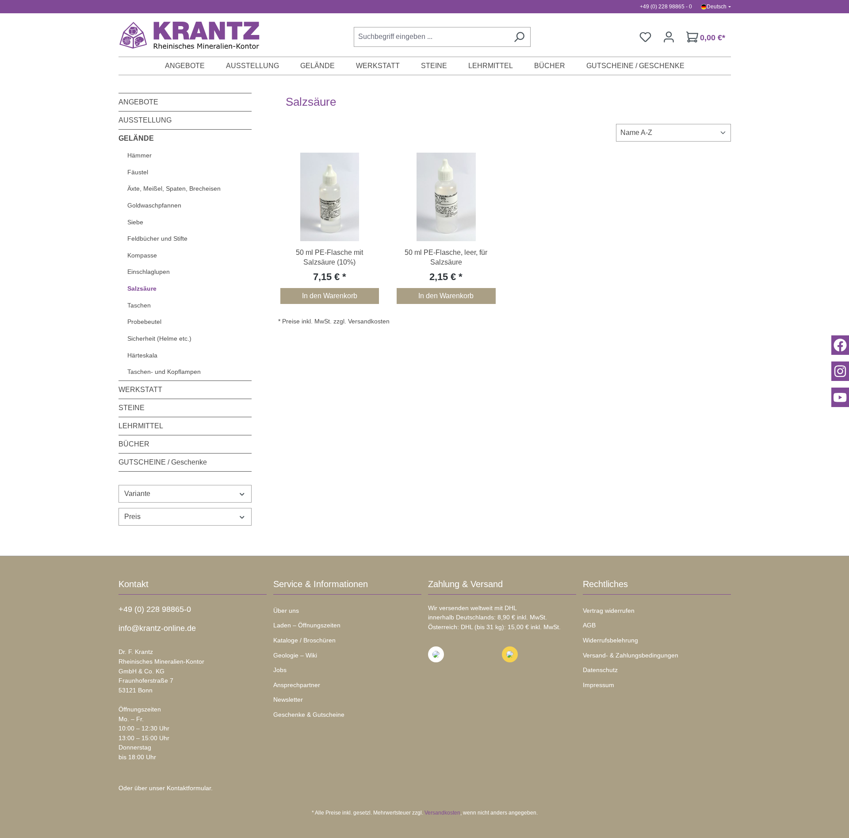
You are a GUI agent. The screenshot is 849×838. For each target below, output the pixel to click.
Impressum (598, 684)
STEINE (132, 407)
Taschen (139, 305)
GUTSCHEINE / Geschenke (163, 462)
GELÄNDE (136, 138)
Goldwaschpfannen (154, 205)
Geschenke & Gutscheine (308, 714)
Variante (137, 493)
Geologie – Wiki (295, 655)
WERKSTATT (140, 389)
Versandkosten (442, 813)
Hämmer (139, 155)
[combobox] (431, 37)
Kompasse (142, 255)
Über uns (286, 610)
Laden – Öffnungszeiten (306, 625)
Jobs (280, 669)
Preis (132, 516)
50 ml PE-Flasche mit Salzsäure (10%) (329, 257)
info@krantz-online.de (157, 628)
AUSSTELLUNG (145, 120)
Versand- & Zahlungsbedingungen (630, 655)
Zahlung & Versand (465, 584)
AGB (589, 625)
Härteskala (142, 355)
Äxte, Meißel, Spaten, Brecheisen (174, 188)
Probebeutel (144, 321)
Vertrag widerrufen (609, 610)
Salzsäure (142, 288)
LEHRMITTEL (141, 426)
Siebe (135, 222)
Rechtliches (605, 584)
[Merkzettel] (645, 37)
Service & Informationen (320, 584)
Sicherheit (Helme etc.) (159, 338)
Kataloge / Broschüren (304, 640)
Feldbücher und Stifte (157, 238)
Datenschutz (600, 669)
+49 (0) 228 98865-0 (155, 609)
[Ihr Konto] (669, 37)
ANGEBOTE (138, 102)
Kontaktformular (189, 788)
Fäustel (137, 172)
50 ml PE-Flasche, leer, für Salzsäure (446, 257)
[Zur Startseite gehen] (185, 35)
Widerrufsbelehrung (610, 640)
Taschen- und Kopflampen (164, 371)
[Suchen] (519, 37)
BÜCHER (134, 444)
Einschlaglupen (148, 271)
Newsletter (288, 699)
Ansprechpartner (296, 684)
